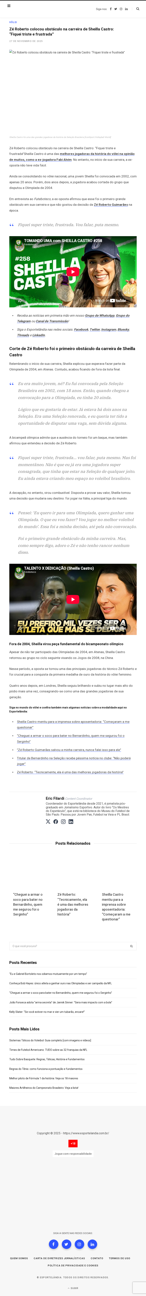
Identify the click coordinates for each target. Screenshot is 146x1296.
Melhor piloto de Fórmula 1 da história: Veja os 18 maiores (43, 1078)
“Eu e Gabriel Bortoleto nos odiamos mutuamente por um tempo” (48, 973)
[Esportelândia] (33, 9)
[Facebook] (53, 1244)
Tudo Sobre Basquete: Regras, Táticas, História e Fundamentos (47, 1059)
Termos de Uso (119, 1258)
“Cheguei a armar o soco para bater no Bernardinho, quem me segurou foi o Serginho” (28, 904)
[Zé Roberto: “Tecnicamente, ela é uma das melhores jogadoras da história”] (73, 875)
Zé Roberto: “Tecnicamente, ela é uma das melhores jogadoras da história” (70, 772)
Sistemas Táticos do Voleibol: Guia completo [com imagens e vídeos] (50, 1040)
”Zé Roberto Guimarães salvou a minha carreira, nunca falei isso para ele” (69, 750)
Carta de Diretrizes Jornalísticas (59, 1258)
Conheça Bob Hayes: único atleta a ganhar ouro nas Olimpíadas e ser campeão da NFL (60, 983)
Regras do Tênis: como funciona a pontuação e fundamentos (46, 1068)
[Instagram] (79, 1244)
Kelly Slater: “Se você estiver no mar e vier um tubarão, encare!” (47, 1011)
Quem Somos (19, 1258)
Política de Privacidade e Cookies (73, 1265)
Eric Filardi (55, 798)
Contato (97, 1258)
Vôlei (13, 22)
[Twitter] (66, 1244)
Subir (74, 1288)
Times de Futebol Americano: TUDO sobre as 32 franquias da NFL (48, 1049)
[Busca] (135, 8)
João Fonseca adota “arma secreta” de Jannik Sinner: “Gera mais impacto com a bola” (60, 1002)
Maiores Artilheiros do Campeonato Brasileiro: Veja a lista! (43, 1087)
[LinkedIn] (92, 1244)
